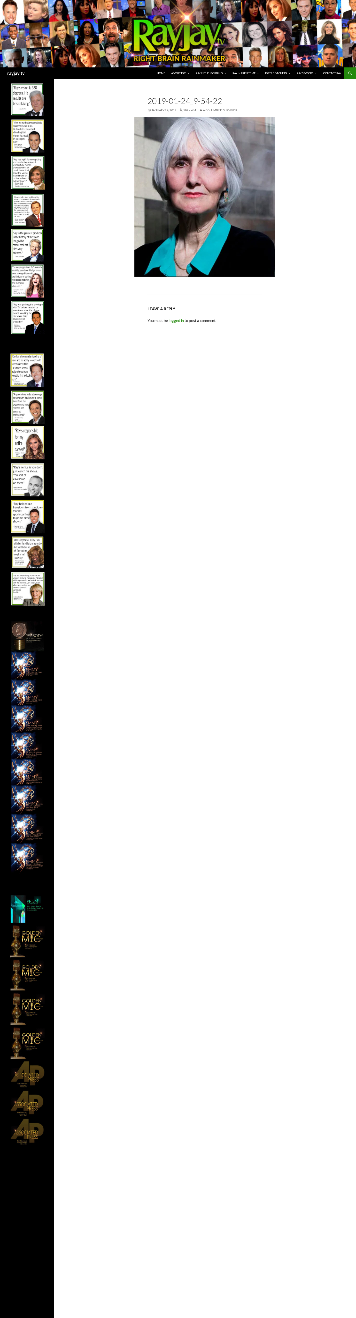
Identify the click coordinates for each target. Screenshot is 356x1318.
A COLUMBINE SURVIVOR (220, 110)
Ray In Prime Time (243, 73)
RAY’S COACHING (276, 73)
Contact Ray (332, 73)
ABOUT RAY (178, 73)
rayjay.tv (16, 73)
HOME (161, 73)
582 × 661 (189, 110)
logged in (176, 320)
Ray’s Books (305, 73)
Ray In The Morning (209, 73)
